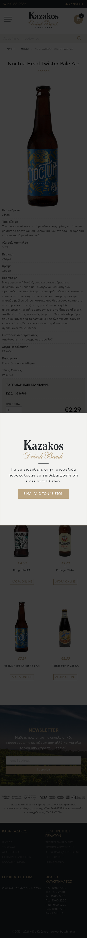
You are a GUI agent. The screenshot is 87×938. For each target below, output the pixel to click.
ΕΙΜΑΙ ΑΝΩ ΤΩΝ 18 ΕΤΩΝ (43, 493)
